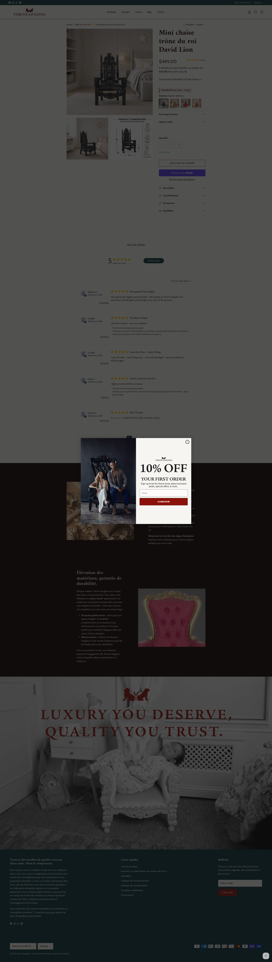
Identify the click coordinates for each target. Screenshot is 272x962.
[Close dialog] (187, 442)
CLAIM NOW (164, 501)
